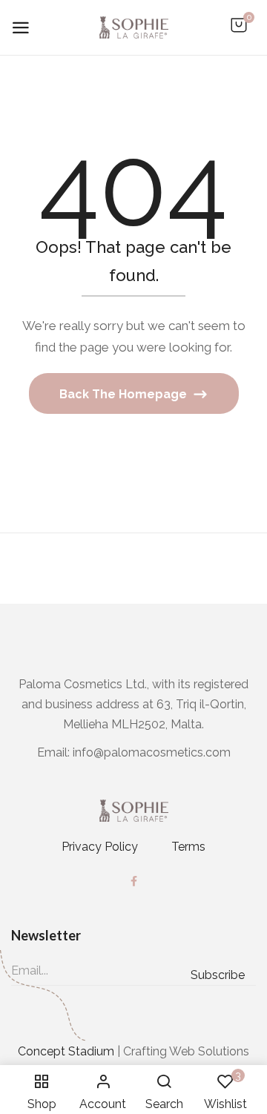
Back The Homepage (124, 394)
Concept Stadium (66, 1051)
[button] (238, 33)
